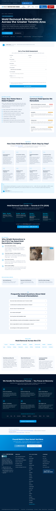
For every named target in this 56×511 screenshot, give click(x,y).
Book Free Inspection (34, 445)
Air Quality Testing (18, 463)
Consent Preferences (51, 509)
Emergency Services (46, 461)
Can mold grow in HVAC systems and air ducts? (19, 327)
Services (17, 6)
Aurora (26, 347)
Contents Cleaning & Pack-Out (20, 467)
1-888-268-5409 (17, 3)
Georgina (30, 497)
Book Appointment (43, 7)
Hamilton (30, 477)
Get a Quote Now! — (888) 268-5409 (28, 226)
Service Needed (12, 67)
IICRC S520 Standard (19, 145)
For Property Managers (29, 509)
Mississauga (12, 344)
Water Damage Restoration (20, 456)
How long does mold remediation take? (18, 316)
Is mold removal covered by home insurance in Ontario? (21, 304)
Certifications (45, 460)
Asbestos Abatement (19, 461)
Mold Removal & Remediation (20, 460)
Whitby (31, 347)
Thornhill (30, 490)
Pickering (9, 347)
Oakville (43, 344)
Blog (33, 6)
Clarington (31, 502)
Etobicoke (51, 347)
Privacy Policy (23, 509)
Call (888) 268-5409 (7, 33)
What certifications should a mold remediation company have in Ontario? (25, 320)
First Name (11, 55)
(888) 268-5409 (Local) (7, 467)
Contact (36, 6)
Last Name (30, 55)
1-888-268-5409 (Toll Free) (7, 468)
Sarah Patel (8, 44)
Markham (25, 344)
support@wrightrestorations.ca (7, 470)
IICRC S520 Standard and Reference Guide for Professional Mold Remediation (21, 430)
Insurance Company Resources (27, 421)
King (30, 491)
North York (44, 347)
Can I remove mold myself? (15, 312)
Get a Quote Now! (46, 467)
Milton (30, 495)
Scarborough (37, 347)
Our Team (44, 458)
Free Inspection (18, 33)
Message (13, 75)
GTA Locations (23, 7)
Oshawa (14, 347)
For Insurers (36, 509)
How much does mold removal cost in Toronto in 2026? (21, 300)
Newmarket (20, 347)
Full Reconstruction (18, 465)
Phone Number (12, 59)
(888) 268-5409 (27, 3)
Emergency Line (51, 7)
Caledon (30, 493)
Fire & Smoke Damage (19, 458)
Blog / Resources (46, 463)
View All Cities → (32, 504)
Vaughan (30, 344)
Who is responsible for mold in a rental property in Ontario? (22, 324)
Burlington (50, 344)
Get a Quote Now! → (28, 86)
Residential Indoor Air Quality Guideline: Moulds (16, 432)
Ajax (4, 347)
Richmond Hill (37, 344)
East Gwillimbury (32, 498)
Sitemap (40, 509)
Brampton (19, 344)
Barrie (30, 482)
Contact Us (45, 465)
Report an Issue (44, 509)
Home (3, 13)
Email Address (12, 63)
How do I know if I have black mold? (17, 308)
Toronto (6, 344)
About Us (29, 7)
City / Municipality (12, 71)
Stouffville (31, 500)
